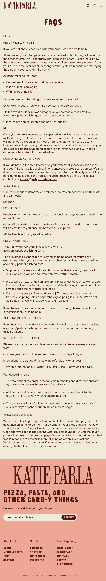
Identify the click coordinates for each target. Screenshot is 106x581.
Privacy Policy (51, 575)
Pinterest (37, 560)
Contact (8, 560)
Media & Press (13, 552)
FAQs (6, 556)
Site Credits (78, 575)
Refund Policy (65, 575)
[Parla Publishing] (19, 5)
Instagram (37, 556)
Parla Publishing (36, 575)
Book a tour (65, 548)
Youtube (36, 552)
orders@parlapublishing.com (56, 59)
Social (34, 541)
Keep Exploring (66, 541)
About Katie (10, 541)
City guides (65, 564)
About (7, 548)
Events (62, 560)
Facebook (36, 548)
